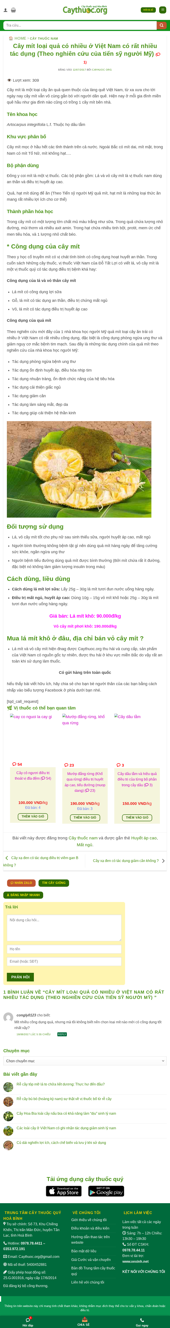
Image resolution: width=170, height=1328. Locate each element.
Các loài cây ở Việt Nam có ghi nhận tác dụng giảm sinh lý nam (66, 1128)
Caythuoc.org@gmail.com (39, 1257)
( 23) (90, 790)
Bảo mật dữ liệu (83, 1251)
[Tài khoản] (5, 10)
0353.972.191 (14, 1249)
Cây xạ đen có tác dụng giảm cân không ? (126, 861)
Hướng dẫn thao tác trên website (90, 1240)
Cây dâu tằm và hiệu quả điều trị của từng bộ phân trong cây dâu (137, 779)
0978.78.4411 (31, 1243)
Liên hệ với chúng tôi (87, 1282)
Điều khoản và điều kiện (90, 1228)
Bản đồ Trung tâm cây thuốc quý (93, 1271)
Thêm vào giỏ (33, 816)
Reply (62, 1034)
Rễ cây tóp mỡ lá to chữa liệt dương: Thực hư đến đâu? (61, 1084)
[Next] (160, 771)
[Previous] (9, 771)
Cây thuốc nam (44, 38)
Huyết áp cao (144, 838)
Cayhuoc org (102, 69)
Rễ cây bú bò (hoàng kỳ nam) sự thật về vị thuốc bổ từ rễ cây (64, 1099)
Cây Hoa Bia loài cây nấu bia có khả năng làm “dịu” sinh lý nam (66, 1113)
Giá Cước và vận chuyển (91, 1260)
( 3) (148, 785)
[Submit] (162, 25)
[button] (13, 10)
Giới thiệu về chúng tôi (89, 1220)
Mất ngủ (84, 844)
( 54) (46, 778)
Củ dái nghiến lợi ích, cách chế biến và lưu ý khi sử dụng (61, 1143)
